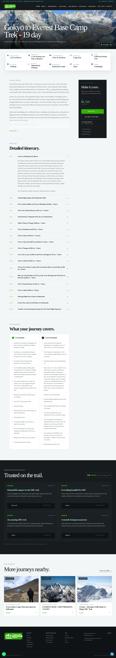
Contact (109, 6)
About (44, 6)
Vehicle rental (29, 646)
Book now (92, 111)
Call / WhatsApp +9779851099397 (106, 1)
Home (38, 6)
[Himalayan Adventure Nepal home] (10, 6)
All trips (28, 635)
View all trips (106, 570)
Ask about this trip (93, 116)
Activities (63, 6)
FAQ (99, 6)
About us (67, 635)
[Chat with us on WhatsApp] (4, 654)
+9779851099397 (87, 122)
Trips (10, 14)
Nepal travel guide (49, 635)
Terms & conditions (98, 655)
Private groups (29, 642)
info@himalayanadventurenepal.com (33, 1)
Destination (53, 6)
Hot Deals (83, 6)
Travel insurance (49, 640)
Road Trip (93, 6)
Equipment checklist (50, 637)
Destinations (29, 637)
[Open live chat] (112, 654)
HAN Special (73, 6)
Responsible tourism (69, 637)
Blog (103, 6)
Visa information (49, 642)
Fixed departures (30, 644)
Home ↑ (110, 633)
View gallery (107, 44)
